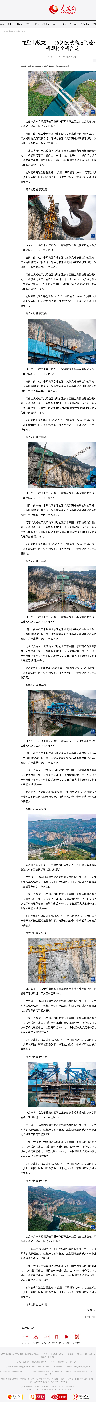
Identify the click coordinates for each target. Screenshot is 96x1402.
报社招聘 (28, 1354)
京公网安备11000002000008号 (55, 1382)
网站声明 (80, 1354)
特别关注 (21, 31)
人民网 (3, 31)
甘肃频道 (11, 31)
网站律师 (88, 1354)
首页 (2, 24)
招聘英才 (36, 1354)
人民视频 (66, 1343)
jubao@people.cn (72, 1362)
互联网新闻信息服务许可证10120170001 (15, 1371)
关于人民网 (18, 1354)
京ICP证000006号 (36, 1382)
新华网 (75, 57)
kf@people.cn (25, 1367)
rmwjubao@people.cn (82, 1367)
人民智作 (77, 1343)
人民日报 (25, 1343)
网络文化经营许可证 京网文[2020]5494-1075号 (48, 1379)
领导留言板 (56, 1343)
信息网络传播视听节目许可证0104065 (14, 1379)
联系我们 (51, 1357)
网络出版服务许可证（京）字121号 (81, 1379)
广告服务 (45, 1354)
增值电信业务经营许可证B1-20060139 (47, 1371)
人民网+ (36, 1343)
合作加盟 (54, 1354)
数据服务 (71, 1354)
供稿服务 (62, 1354)
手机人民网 (46, 1343)
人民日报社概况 (6, 1354)
